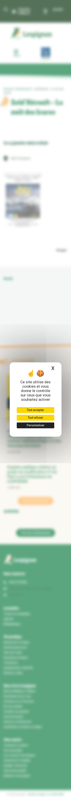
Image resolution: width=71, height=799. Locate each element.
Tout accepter (35, 410)
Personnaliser (35, 425)
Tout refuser (35, 417)
